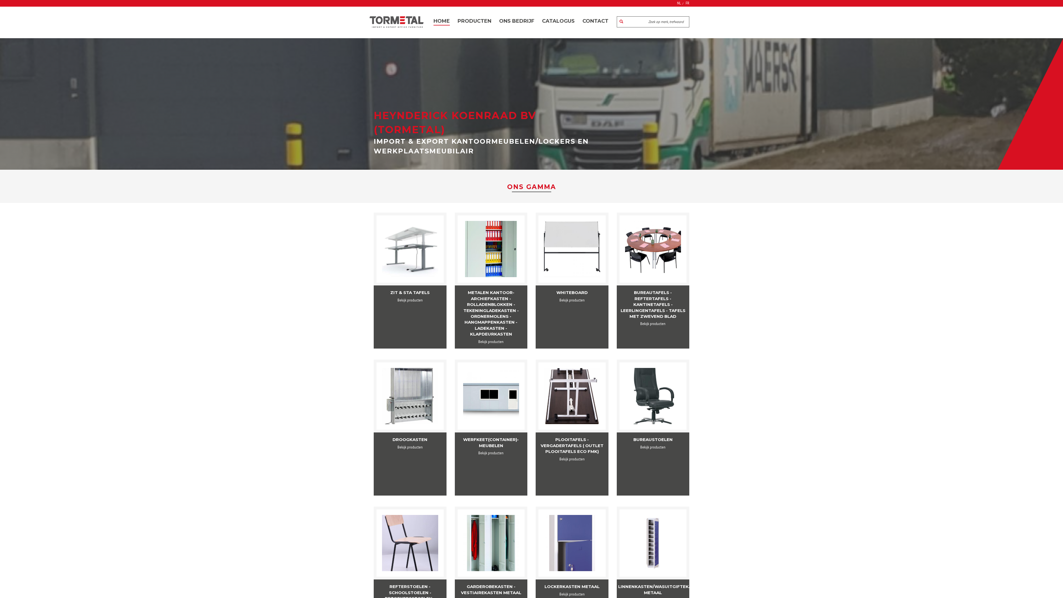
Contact (595, 21)
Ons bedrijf (516, 21)
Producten (474, 21)
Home (442, 21)
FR (687, 3)
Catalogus (558, 21)
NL (679, 3)
